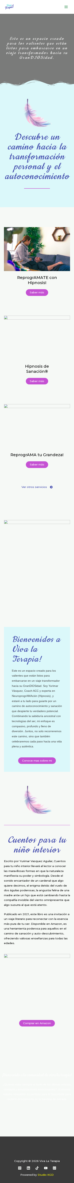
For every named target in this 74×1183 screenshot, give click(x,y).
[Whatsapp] (54, 1168)
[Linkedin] (28, 1168)
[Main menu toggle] (66, 7)
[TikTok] (37, 1168)
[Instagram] (20, 1168)
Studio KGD (46, 1174)
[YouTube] (46, 1168)
